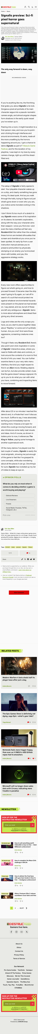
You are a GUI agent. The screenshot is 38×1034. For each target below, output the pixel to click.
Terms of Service (14, 830)
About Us (19, 944)
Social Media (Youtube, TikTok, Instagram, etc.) (16, 509)
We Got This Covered (22, 976)
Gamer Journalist (13, 979)
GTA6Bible (18, 988)
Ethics (19, 947)
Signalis (24, 547)
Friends (8, 504)
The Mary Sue (25, 982)
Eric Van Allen (9, 36)
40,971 (22, 908)
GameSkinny (25, 979)
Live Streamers (11, 500)
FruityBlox (19, 985)
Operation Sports (13, 982)
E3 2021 (8, 547)
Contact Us (19, 951)
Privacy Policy (24, 830)
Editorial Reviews (12, 495)
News (8, 11)
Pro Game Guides (10, 970)
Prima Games (26, 973)
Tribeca (30, 547)
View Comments (19, 593)
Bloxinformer (29, 985)
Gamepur (29, 970)
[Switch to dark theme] (32, 7)
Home (3, 11)
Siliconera (10, 976)
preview (18, 547)
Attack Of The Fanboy (13, 973)
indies (13, 547)
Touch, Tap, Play (9, 985)
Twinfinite (21, 970)
